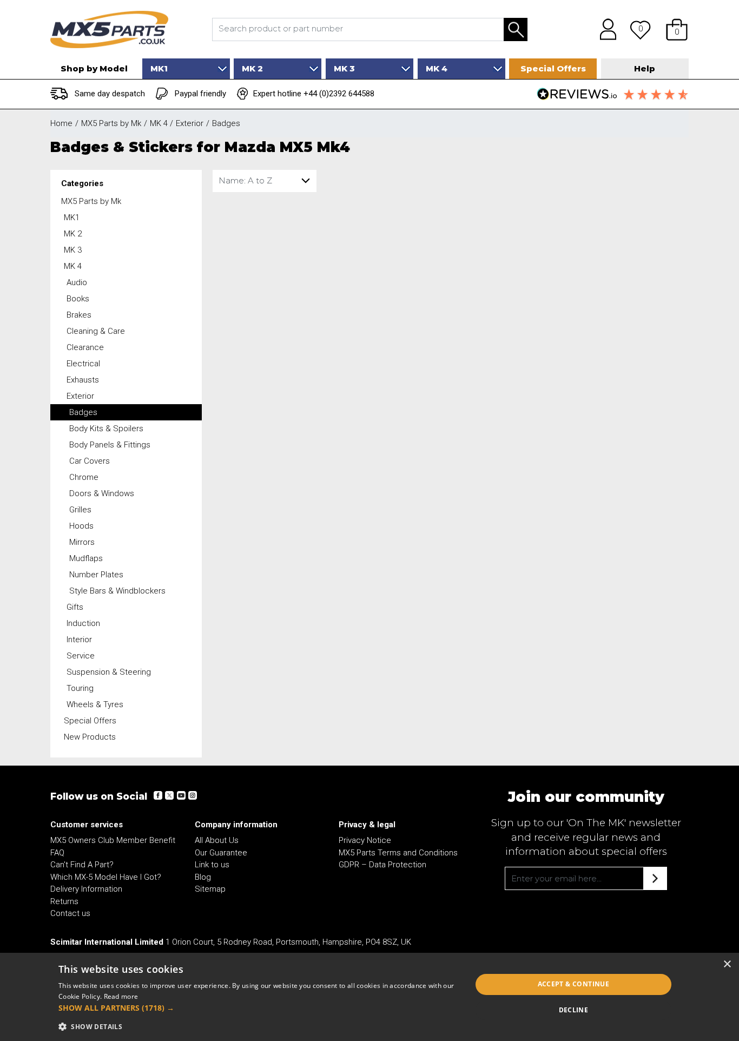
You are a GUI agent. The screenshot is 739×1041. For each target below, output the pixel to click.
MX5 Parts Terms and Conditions (398, 853)
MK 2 (73, 234)
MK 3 (73, 250)
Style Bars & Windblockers (117, 591)
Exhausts (83, 380)
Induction (83, 623)
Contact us (70, 913)
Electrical (83, 363)
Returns (64, 901)
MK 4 (73, 266)
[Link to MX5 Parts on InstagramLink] (192, 795)
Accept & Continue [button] (574, 984)
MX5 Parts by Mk (91, 201)
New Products (90, 737)
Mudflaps (86, 558)
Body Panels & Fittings (109, 445)
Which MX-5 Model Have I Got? (105, 877)
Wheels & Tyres (95, 704)
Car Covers (89, 461)
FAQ (57, 853)
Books (78, 299)
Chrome (83, 477)
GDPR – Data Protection (382, 864)
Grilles (80, 510)
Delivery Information (86, 889)
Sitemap (210, 889)
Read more (121, 996)
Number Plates (96, 574)
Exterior (80, 396)
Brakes (79, 315)
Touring (80, 688)
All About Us (217, 840)
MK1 (72, 217)
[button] (677, 29)
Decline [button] (574, 1009)
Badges (83, 412)
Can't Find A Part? (82, 864)
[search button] (515, 29)
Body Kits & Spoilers (106, 428)
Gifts (75, 607)
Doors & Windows (101, 493)
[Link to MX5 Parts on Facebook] (158, 795)
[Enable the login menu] (604, 29)
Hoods (81, 526)
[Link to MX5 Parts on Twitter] (169, 795)
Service (81, 656)
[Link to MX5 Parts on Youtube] (180, 795)
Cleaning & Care (96, 331)
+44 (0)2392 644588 (338, 93)
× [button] (727, 964)
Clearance (85, 347)
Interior (79, 639)
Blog (203, 877)
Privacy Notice (365, 840)
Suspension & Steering (109, 672)
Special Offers (90, 721)
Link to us (212, 864)
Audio (77, 282)
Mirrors (82, 542)
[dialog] (369, 997)
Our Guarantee (221, 853)
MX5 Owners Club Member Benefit (112, 840)
